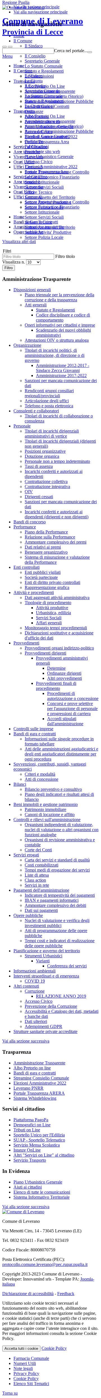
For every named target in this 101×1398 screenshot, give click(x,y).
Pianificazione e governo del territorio (46, 950)
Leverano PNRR (28, 1088)
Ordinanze (34, 141)
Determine (56, 668)
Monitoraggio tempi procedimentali (56, 627)
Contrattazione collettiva (46, 481)
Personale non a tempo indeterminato (57, 461)
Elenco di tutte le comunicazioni (41, 1192)
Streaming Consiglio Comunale (41, 1078)
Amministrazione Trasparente (39, 1062)
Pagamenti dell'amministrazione (41, 890)
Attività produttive (52, 607)
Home (18, 65)
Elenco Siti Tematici (31, 1383)
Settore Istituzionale (42, 212)
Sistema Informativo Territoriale (41, 1197)
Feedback (65, 1293)
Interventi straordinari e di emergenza (46, 976)
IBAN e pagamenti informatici (52, 900)
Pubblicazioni (37, 146)
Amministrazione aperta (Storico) (54, 126)
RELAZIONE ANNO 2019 (61, 996)
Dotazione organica (42, 456)
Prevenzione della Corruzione (51, 1006)
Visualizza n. (14, 262)
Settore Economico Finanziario (52, 207)
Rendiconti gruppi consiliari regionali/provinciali (49, 393)
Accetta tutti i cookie (21, 1348)
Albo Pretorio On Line (45, 116)
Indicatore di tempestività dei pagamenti (60, 895)
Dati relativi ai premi (43, 547)
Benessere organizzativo (46, 552)
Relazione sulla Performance (50, 537)
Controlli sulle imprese (33, 728)
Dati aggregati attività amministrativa (57, 597)
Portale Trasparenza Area (47, 171)
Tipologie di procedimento (48, 602)
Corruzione (35, 991)
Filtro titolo (65, 256)
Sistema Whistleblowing (34, 1098)
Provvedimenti (26, 643)
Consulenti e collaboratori (36, 410)
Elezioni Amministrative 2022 (51, 166)
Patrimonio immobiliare (45, 809)
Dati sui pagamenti (41, 910)
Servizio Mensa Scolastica (36, 1145)
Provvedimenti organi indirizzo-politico (59, 648)
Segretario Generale (42, 91)
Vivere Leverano (28, 186)
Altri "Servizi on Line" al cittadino (43, 1155)
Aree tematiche (26, 181)
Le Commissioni (39, 106)
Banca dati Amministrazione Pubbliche (59, 131)
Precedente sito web (42, 151)
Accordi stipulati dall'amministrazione (65, 721)
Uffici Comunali (27, 197)
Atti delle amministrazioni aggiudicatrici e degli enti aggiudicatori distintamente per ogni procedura (61, 754)
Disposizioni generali (32, 289)
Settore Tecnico (38, 222)
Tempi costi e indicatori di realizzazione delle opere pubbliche (60, 943)
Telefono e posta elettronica (49, 405)
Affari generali (49, 622)
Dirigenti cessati (39, 496)
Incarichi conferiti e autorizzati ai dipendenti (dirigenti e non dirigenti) (56, 514)
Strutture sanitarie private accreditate (45, 1031)
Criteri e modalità (40, 774)
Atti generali (36, 304)
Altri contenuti (26, 986)
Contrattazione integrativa (47, 486)
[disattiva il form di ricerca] (10, 47)
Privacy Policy (26, 1373)
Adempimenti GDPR (43, 1026)
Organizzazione (27, 345)
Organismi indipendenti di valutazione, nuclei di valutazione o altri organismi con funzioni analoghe (61, 829)
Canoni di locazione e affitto (50, 814)
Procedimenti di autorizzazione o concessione (72, 696)
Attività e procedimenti (33, 592)
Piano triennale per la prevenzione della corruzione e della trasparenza (59, 297)
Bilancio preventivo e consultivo (53, 789)
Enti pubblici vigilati (43, 572)
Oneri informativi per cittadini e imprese (60, 325)
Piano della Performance (46, 532)
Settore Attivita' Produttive (48, 232)
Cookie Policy (54, 1348)
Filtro (8, 268)
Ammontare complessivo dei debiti (55, 905)
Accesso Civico (38, 161)
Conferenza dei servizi (67, 965)
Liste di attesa (37, 875)
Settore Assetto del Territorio (50, 227)
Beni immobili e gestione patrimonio (45, 804)
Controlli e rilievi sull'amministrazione (47, 819)
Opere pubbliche (28, 915)
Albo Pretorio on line (32, 1068)
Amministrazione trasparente (50, 121)
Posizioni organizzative (45, 451)
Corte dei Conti (38, 849)
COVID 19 (35, 981)
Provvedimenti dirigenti (45, 653)
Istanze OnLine (27, 1150)
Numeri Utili (24, 1363)
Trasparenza (24, 111)
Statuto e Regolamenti (44, 101)
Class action (35, 880)
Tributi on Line (26, 1129)
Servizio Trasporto (29, 1160)
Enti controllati (26, 567)
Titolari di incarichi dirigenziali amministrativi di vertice (52, 433)
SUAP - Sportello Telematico (39, 1140)
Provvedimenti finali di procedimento (56, 686)
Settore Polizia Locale (44, 237)
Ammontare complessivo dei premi (55, 542)
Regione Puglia (15, 2)
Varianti (43, 960)
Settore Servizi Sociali (44, 217)
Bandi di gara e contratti (34, 733)
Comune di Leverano (42, 26)
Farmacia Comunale (31, 1358)
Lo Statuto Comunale (44, 96)
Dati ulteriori (36, 1021)
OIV (29, 491)
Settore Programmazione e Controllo (57, 202)
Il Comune (22, 70)
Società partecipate (41, 577)
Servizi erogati (26, 854)
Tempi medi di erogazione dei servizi (57, 870)
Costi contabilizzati (41, 865)
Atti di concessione (41, 779)
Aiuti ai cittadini (27, 1187)
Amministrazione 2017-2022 (61, 375)
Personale (22, 426)
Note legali (23, 1368)
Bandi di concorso (29, 521)
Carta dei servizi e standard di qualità (57, 860)
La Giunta (34, 80)
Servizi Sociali (48, 617)
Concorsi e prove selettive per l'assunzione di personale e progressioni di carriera (72, 708)
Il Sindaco (34, 75)
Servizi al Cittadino (30, 176)
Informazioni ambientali (34, 971)
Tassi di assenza (39, 466)
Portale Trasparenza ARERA (39, 1093)
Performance (24, 526)
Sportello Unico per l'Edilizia (39, 1135)
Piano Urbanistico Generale (49, 156)
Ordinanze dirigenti (64, 673)
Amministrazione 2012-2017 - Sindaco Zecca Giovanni (62, 368)
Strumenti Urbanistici (43, 955)
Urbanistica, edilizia (53, 612)
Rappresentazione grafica (47, 587)
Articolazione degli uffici (47, 400)
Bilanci (19, 784)
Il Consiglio (35, 86)
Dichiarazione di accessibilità (28, 1293)
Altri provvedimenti (64, 678)
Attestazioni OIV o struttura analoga (57, 340)
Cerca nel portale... (71, 50)
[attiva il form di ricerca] (4, 47)
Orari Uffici (23, 192)
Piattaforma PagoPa (30, 1119)
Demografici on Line (31, 1124)
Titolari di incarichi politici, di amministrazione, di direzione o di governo (54, 355)
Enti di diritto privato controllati (52, 582)
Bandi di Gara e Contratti (47, 136)
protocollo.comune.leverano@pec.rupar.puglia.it (45, 1264)
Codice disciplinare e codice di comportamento (63, 317)
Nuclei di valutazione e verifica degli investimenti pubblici (57, 923)
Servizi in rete (37, 885)
